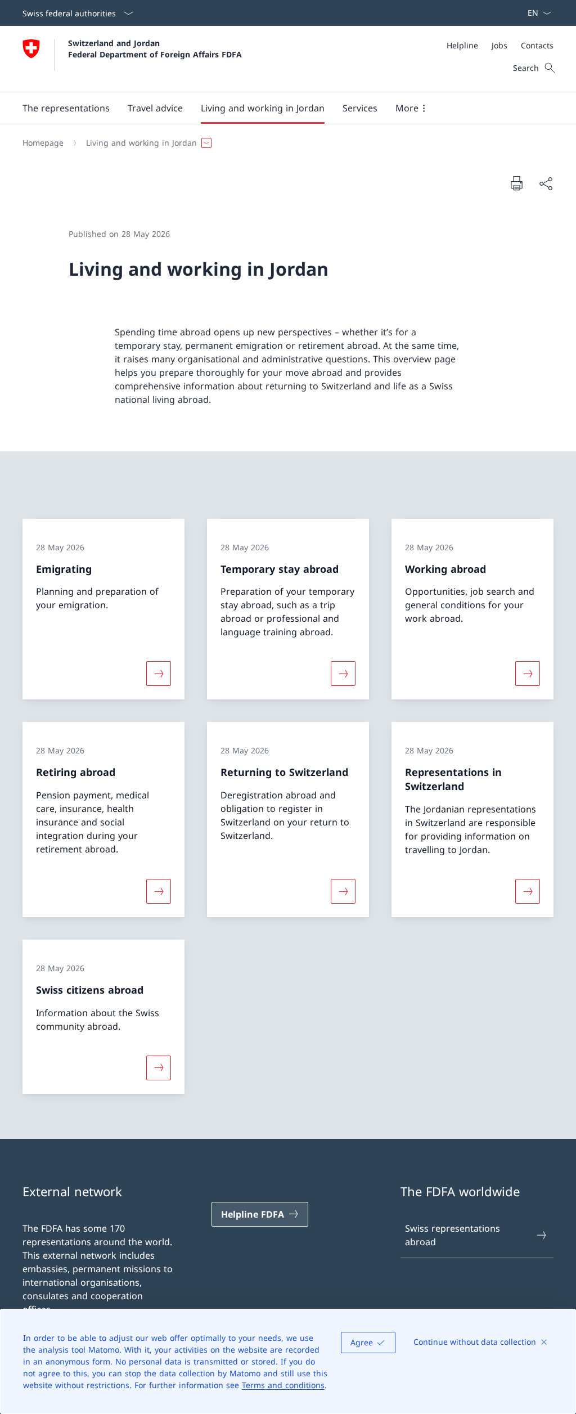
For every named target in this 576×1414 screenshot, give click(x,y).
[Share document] (545, 183)
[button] (66, 108)
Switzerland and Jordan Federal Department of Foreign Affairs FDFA (155, 48)
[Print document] (516, 182)
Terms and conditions (283, 1385)
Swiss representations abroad (452, 1235)
